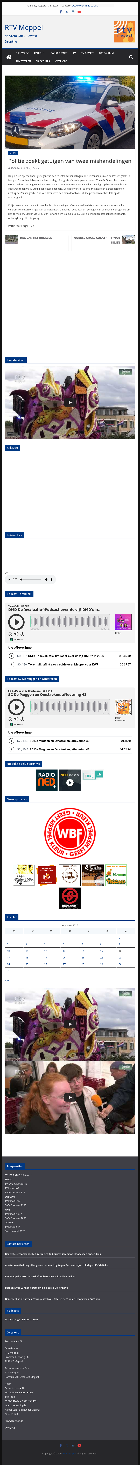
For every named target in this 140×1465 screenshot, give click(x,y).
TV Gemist (87, 53)
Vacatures (43, 61)
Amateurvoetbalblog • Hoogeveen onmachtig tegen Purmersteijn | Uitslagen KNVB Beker (57, 1265)
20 (64, 957)
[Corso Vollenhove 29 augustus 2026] (70, 402)
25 (27, 964)
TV (74, 53)
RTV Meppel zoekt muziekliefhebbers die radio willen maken (40, 1276)
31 (8, 970)
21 (82, 957)
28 (82, 964)
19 (45, 957)
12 (45, 951)
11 (27, 951)
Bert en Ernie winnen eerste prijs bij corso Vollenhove (36, 1287)
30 (120, 964)
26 (45, 964)
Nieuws (20, 53)
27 (64, 964)
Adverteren (23, 61)
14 (82, 951)
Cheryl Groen (32, 168)
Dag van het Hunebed (36, 238)
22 (101, 957)
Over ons (61, 61)
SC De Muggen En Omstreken (21, 1319)
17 (8, 957)
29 (101, 964)
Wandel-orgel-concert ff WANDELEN (96, 240)
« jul (7, 980)
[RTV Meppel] (9, 57)
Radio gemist (59, 53)
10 (8, 951)
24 (8, 964)
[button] (27, 53)
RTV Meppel (24, 27)
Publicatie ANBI (13, 1341)
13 (64, 951)
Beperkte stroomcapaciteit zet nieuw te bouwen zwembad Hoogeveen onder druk (53, 1254)
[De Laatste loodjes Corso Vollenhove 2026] (70, 1097)
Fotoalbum (106, 53)
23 (120, 957)
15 (101, 951)
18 (27, 957)
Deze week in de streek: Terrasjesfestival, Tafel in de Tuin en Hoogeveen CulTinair (52, 1299)
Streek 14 (10, 1428)
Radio (37, 53)
